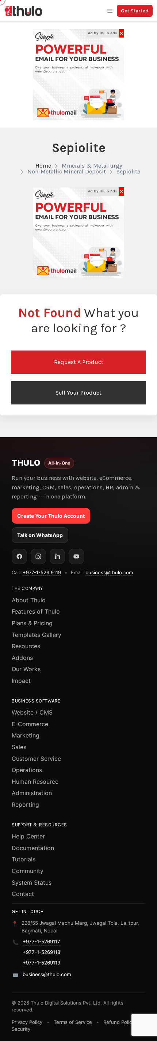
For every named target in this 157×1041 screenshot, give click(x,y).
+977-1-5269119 (41, 963)
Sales (19, 747)
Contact (23, 893)
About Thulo (29, 600)
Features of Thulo (36, 611)
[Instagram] (38, 556)
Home (43, 165)
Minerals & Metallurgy (92, 165)
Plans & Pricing (32, 623)
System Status (31, 882)
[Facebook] (19, 556)
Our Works (26, 669)
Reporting (25, 804)
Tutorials (23, 859)
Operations (27, 770)
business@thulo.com (109, 572)
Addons (22, 657)
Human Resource (35, 781)
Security (21, 1029)
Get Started (135, 11)
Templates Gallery (36, 634)
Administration (32, 793)
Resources (26, 646)
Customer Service (36, 758)
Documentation (33, 848)
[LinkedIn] (57, 556)
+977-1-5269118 (41, 952)
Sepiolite (128, 171)
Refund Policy (118, 1022)
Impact (21, 680)
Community (27, 870)
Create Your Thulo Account (51, 516)
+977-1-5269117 (41, 941)
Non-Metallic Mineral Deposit (66, 171)
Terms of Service (73, 1022)
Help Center (28, 836)
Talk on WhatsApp (40, 535)
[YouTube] (76, 556)
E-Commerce (30, 724)
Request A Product (78, 362)
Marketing (25, 735)
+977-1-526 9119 (42, 572)
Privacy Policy (27, 1022)
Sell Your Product (78, 392)
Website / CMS (32, 712)
